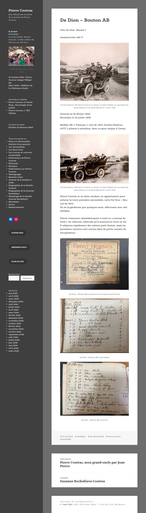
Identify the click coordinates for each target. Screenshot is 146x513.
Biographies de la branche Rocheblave (21, 192)
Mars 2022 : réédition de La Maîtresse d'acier (20, 87)
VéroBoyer (81, 436)
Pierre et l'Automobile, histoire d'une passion (19, 143)
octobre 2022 (15, 331)
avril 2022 (13, 348)
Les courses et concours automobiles (20, 154)
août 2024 (13, 304)
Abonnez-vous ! (19, 247)
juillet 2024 (14, 307)
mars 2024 (14, 312)
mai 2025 (13, 293)
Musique (13, 166)
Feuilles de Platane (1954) (21, 127)
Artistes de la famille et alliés (20, 181)
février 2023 (14, 326)
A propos (13, 31)
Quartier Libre (16, 177)
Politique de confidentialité (76, 501)
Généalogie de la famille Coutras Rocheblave (20, 197)
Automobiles (65, 439)
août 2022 (13, 337)
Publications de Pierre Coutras (19, 159)
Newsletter (14, 201)
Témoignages (15, 174)
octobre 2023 (15, 323)
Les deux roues (16, 149)
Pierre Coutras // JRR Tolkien (19, 112)
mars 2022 (14, 350)
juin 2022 (13, 342)
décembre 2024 (16, 301)
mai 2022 (13, 345)
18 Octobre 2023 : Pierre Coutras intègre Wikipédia (20, 80)
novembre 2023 (16, 320)
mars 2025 (14, 298)
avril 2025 (13, 296)
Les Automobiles (17, 146)
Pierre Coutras (21, 10)
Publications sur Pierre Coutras (20, 170)
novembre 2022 (16, 329)
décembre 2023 (16, 318)
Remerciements (16, 207)
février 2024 (15, 315)
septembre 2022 (16, 334)
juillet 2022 (14, 339)
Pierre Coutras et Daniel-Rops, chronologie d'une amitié (21, 105)
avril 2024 (13, 309)
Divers (12, 204)
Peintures (13, 163)
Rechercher (14, 274)
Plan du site (18, 261)
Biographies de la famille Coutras (21, 186)
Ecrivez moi (17, 233)
